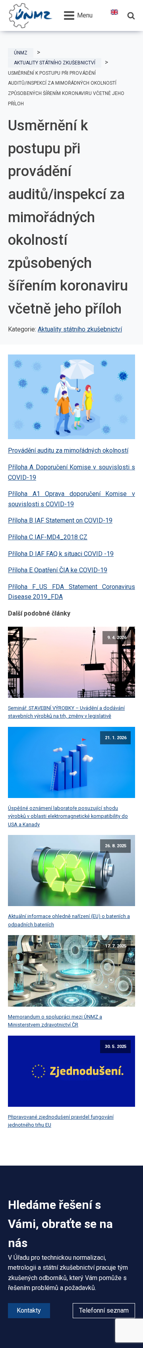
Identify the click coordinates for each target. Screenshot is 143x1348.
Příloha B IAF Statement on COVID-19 (60, 520)
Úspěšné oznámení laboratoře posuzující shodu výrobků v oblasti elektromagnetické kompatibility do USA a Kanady (68, 816)
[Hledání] (131, 15)
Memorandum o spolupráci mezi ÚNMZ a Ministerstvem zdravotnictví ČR (55, 1021)
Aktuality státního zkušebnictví (80, 329)
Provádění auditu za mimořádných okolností (68, 450)
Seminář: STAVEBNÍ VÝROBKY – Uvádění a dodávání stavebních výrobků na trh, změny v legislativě (66, 712)
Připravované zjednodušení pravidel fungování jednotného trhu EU (61, 1121)
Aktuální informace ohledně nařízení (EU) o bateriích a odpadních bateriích (69, 920)
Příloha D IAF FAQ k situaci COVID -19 (61, 554)
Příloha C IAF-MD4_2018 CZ (47, 537)
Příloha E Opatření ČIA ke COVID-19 (57, 570)
